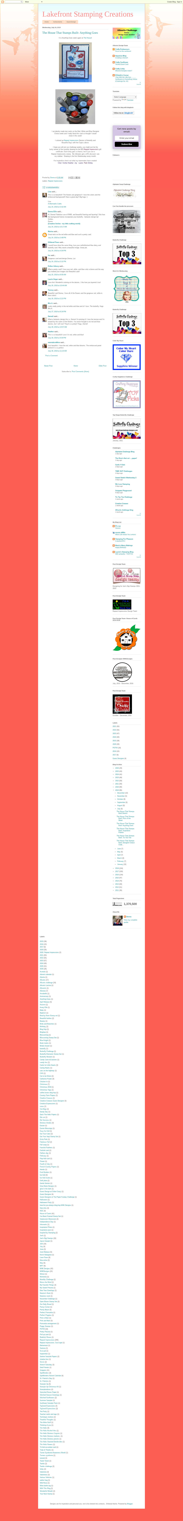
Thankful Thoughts (46, 1420)
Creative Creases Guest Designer (52, 1101)
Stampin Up (44, 1384)
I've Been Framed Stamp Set (50, 1216)
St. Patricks (44, 1381)
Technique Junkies (46, 1417)
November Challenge (47, 1299)
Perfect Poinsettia (46, 1312)
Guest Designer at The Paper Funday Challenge (57, 1197)
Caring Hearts (45, 1068)
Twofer (42, 1464)
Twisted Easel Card (121, 64)
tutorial (42, 1458)
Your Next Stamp (46, 1494)
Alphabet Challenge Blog (124, 452)
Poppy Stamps (45, 1326)
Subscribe (126, 144)
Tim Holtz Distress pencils (49, 1439)
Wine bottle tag (45, 1486)
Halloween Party (46, 1202)
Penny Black (44, 1310)
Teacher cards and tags (48, 1414)
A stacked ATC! (120, 541)
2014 (117, 881)
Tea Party (43, 1411)
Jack (41, 1235)
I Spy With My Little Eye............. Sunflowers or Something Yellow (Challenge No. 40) (126, 79)
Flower (42, 1161)
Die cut (42, 1117)
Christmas (43, 1084)
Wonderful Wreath (46, 1491)
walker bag (44, 1480)
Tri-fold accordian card (48, 1447)
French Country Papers (48, 1167)
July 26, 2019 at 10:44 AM (57, 285)
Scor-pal (43, 1351)
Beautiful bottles (46, 1018)
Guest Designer (118, 758)
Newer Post (48, 366)
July (119, 809)
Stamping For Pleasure (124, 539)
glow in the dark (45, 1189)
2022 (114, 730)
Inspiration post (45, 1230)
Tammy (51, 290)
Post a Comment (51, 356)
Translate (130, 100)
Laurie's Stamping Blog (124, 552)
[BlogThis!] (72, 177)
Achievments (57, 22)
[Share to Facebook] (76, 177)
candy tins (43, 1062)
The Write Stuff (45, 1422)
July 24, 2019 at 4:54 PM (57, 251)
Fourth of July (45, 1164)
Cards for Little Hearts (48, 1065)
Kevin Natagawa (46, 1255)
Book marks (44, 1043)
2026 (117, 768)
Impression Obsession (48, 1219)
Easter (42, 1126)
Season (118, 528)
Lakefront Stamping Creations (87, 14)
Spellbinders (44, 1373)
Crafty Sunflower (121, 62)
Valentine (43, 1472)
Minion (42, 1274)
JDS (41, 1244)
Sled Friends (44, 1367)
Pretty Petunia (45, 1332)
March (119, 858)
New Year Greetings (47, 1290)
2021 (114, 726)
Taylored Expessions (47, 1406)
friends (42, 1169)
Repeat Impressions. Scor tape (51, 1343)
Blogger (129, 1504)
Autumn (42, 1005)
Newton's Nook (45, 1293)
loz (49, 255)
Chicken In (44, 1081)
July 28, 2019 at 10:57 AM (57, 327)
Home (47, 22)
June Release (45, 1252)
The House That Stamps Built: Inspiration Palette (125, 830)
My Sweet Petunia (46, 1288)
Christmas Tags (45, 1090)
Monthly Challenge (46, 1279)
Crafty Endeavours (122, 49)
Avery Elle (43, 1007)
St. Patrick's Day (46, 1378)
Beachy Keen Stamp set (49, 1016)
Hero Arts (43, 1208)
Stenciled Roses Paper (48, 1392)
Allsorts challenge (46, 983)
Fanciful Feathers (46, 1148)
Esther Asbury (53, 266)
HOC (41, 1211)
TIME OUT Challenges (123, 471)
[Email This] (69, 177)
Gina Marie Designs (47, 1186)
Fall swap (43, 1145)
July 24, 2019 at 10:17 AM (57, 227)
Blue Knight (44, 1040)
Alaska (42, 977)
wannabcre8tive (54, 342)
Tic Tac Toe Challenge (123, 497)
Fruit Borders (44, 1172)
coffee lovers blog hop (48, 1093)
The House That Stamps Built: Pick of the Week (125, 818)
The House (87, 38)
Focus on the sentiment (123, 51)
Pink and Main (45, 1321)
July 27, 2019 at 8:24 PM (57, 312)
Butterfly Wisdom (46, 1057)
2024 (114, 737)
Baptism (43, 1013)
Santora (42, 1348)
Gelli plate (43, 1180)
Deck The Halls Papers (48, 1114)
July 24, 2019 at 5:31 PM (57, 261)
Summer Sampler (46, 1400)
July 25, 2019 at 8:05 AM (57, 275)
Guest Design (71, 22)
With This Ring (45, 1488)
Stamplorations (45, 1389)
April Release (44, 1002)
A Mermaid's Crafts (55, 204)
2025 (117, 771)
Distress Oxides (45, 1123)
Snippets (43, 1370)
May (119, 852)
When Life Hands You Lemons (125, 534)
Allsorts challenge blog (124, 510)
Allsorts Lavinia (45, 985)
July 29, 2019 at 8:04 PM (57, 338)
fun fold (42, 1175)
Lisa (49, 192)
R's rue (118, 526)
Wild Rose (43, 1483)
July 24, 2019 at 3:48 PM (57, 237)
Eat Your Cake (45, 1134)
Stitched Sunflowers (47, 1398)
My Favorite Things (47, 1285)
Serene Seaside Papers (48, 1356)
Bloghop (43, 1032)
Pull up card (44, 1334)
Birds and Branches (47, 1024)
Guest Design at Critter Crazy (50, 1191)
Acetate (42, 972)
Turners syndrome (46, 1455)
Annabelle (43, 994)
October (120, 799)
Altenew (43, 991)
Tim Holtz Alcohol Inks (48, 1431)
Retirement (44, 1345)
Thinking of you (45, 1425)
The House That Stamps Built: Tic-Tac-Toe (125, 837)
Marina (50, 231)
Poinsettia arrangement (48, 1323)
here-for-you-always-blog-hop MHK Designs (55, 1205)
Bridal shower (45, 1046)
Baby (42, 1010)
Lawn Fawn (44, 1257)
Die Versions (44, 1120)
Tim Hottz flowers (46, 1444)
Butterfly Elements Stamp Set (50, 1054)
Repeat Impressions (71, 140)
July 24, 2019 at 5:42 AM (57, 207)
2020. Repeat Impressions (49, 952)
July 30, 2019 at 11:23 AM (57, 351)
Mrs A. (50, 303)
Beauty (42, 1021)
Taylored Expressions (47, 1409)
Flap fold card (45, 1158)
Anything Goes (45, 999)
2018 (117, 868)
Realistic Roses (45, 1337)
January (120, 864)
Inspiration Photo (46, 1227)
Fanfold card (44, 1150)
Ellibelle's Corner (122, 75)
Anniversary (44, 996)
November (121, 796)
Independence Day (46, 1222)
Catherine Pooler (46, 1079)
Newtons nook (45, 1296)
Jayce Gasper (45, 1241)
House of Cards (45, 1213)
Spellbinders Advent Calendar (50, 1376)
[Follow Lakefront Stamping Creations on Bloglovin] (123, 114)
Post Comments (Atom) (80, 371)
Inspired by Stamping (47, 1233)
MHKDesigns (44, 1271)
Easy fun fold (44, 1131)
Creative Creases (121, 503)
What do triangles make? (123, 71)
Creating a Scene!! (121, 58)
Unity (42, 1469)
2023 (114, 733)
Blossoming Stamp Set (48, 1038)
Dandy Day (44, 1112)
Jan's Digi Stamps (46, 1238)
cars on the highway (47, 1071)
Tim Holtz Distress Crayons (50, 1433)
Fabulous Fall (45, 1142)
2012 (117, 887)
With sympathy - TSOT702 (124, 554)
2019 (117, 790)
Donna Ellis (52, 211)
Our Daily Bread (45, 1304)
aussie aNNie (120, 532)
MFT (41, 1266)
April (119, 855)
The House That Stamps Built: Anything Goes (125, 824)
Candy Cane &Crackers (48, 1060)
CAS (41, 1073)
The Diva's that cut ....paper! (126, 458)
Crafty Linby (120, 69)
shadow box (44, 1359)
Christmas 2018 (45, 1087)
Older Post (102, 366)
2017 (114, 755)
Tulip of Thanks (45, 1450)
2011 (117, 890)
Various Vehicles (46, 1477)
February (120, 861)
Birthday (43, 1026)
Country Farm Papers (47, 1095)
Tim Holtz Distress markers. (50, 1436)
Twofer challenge (46, 1466)
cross (42, 1106)
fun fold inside (45, 1178)
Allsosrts (43, 988)
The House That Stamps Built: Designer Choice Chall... (126, 842)
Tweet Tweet (44, 1461)
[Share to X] (74, 177)
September (121, 802)
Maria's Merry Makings (124, 545)
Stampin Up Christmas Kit (49, 1387)
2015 (114, 741)
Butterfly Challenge (47, 1051)
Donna (128, 917)
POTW (115, 748)
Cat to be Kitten (45, 1076)
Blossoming (44, 1035)
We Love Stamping (122, 484)
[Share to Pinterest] (79, 177)
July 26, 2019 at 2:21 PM (57, 298)
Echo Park (43, 1139)
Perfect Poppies (45, 1315)
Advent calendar (46, 974)
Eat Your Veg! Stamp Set (49, 1136)
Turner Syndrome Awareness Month (53, 1453)
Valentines (43, 1475)
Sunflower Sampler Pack (49, 1403)
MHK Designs (45, 1268)
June (119, 849)
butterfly (43, 1048)
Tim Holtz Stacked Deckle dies (51, 1442)
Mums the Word (45, 1282)
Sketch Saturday (46, 1365)
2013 (117, 884)
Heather (51, 332)
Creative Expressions (47, 1103)
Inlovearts (43, 1224)
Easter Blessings (46, 1128)
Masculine (43, 1260)
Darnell (50, 316)
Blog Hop (43, 1029)
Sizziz (42, 1362)
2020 (114, 744)
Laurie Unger (53, 279)
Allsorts (42, 980)
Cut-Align (43, 1109)
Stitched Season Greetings (49, 1395)
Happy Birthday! (120, 547)
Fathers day (44, 1153)
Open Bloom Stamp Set (48, 1301)
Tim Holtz (43, 1428)
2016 (114, 751)
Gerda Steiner (45, 1183)
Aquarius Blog (120, 56)
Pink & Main (44, 1318)
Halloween (43, 1200)
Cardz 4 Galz (120, 465)
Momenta (43, 1277)
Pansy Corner (45, 1307)
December (121, 793)
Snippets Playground (123, 491)
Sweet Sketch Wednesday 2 (125, 478)
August (120, 805)
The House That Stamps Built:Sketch (125, 812)
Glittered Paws (53, 242)
